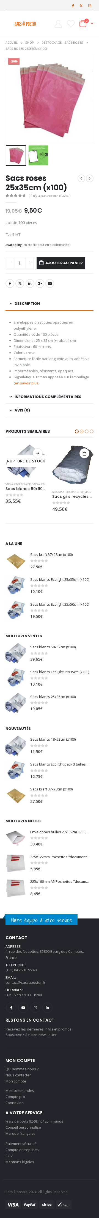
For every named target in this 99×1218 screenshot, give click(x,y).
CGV (9, 1155)
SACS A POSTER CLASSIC (65, 484)
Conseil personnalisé (23, 1127)
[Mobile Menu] (10, 23)
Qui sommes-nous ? (22, 1068)
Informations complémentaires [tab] (48, 396)
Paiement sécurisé (21, 1143)
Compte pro (15, 1096)
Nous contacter (18, 1075)
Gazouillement (19, 283)
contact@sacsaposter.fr (25, 982)
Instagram (35, 1008)
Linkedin (47, 1008)
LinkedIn (30, 283)
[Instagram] (89, 5)
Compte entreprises (22, 1149)
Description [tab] (27, 303)
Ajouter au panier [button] (38, 453)
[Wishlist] (70, 23)
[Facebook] (72, 5)
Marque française (20, 1133)
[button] (76, 431)
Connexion (15, 1102)
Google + (39, 283)
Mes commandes (20, 1090)
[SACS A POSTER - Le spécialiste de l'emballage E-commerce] (25, 23)
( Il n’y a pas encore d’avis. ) (49, 195)
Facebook (10, 283)
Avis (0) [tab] (22, 410)
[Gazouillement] (81, 5)
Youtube (23, 1008)
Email (49, 283)
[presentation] (12, 99)
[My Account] (58, 23)
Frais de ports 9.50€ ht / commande (35, 1121)
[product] (26, 465)
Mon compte (16, 1081)
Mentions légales (20, 1161)
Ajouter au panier (64, 263)
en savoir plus (26, 383)
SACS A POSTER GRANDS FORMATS (25, 492)
